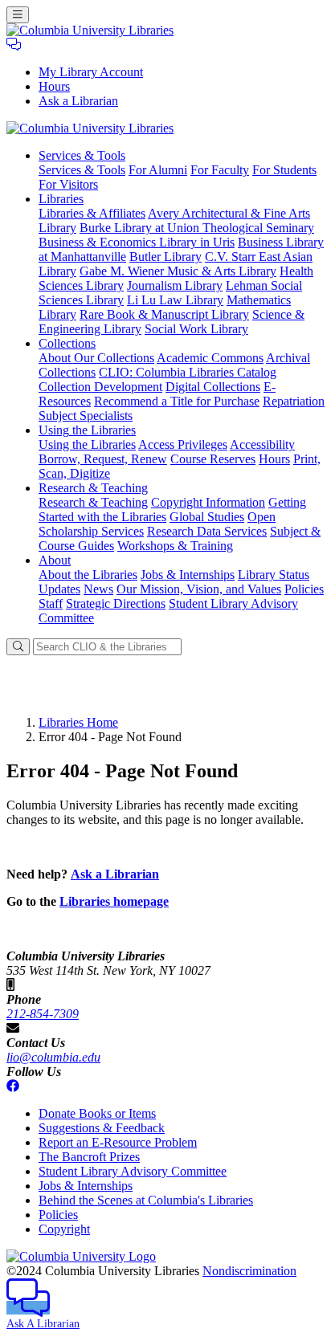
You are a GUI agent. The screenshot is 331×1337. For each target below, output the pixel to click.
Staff (51, 603)
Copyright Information (208, 502)
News (98, 589)
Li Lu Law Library (175, 300)
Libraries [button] (61, 199)
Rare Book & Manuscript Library (164, 314)
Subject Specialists (86, 415)
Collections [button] (67, 343)
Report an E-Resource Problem (118, 1142)
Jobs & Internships (188, 574)
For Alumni (158, 170)
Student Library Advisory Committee (133, 1171)
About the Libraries (88, 574)
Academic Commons (210, 358)
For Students (284, 170)
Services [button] (82, 155)
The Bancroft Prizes (89, 1157)
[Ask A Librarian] (13, 44)
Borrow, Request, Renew (103, 459)
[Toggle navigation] (17, 14)
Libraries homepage (114, 901)
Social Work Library (196, 329)
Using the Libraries (87, 444)
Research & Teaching (93, 502)
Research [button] (93, 488)
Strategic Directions (116, 603)
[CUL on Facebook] (12, 1086)
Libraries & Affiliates (92, 213)
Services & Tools (82, 170)
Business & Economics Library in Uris (137, 242)
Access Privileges (182, 444)
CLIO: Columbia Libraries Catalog (187, 372)
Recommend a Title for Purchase (176, 401)
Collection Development (100, 386)
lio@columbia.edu (53, 1057)
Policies (304, 589)
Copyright (64, 1229)
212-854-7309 (42, 1014)
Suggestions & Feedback (102, 1128)
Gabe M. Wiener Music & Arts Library (178, 271)
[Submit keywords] (18, 646)
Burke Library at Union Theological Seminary (197, 227)
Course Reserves (212, 459)
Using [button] (87, 430)
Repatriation (294, 401)
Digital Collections (213, 386)
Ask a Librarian (78, 101)
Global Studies (207, 517)
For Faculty (219, 170)
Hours (54, 86)
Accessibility (262, 444)
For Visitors (68, 184)
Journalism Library (175, 285)
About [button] (55, 560)
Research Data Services (207, 531)
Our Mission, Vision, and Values (198, 589)
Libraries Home (78, 722)
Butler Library (165, 256)
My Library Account (91, 72)
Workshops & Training (175, 545)
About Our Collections (96, 358)
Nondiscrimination (249, 1271)
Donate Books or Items (97, 1113)
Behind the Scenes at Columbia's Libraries (146, 1200)
